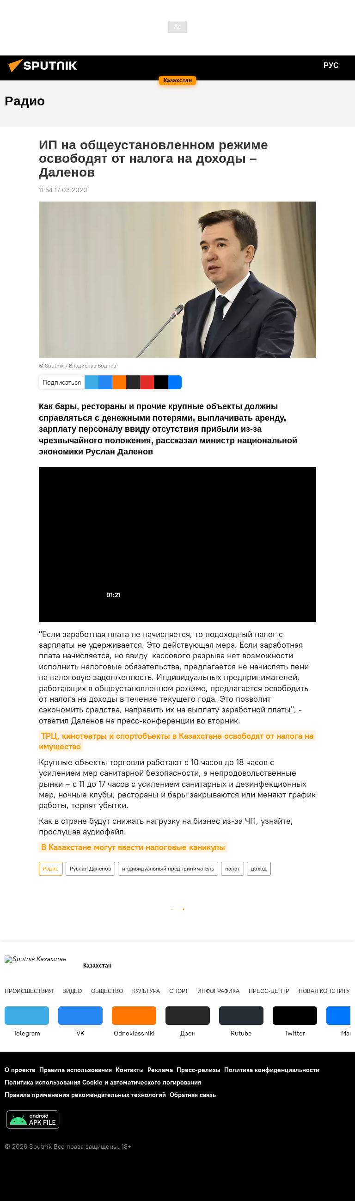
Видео (72, 991)
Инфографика (218, 991)
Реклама (160, 1070)
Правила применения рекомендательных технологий (85, 1095)
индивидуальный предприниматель (168, 868)
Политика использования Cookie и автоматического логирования (103, 1082)
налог (232, 868)
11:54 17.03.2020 (63, 190)
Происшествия (29, 991)
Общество (107, 991)
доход (259, 868)
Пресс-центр (269, 991)
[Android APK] (32, 1120)
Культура (146, 991)
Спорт (178, 991)
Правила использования (75, 1070)
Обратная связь (193, 1095)
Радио (51, 868)
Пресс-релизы (198, 1070)
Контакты (130, 1070)
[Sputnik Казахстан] (45, 73)
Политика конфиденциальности (271, 1070)
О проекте (20, 1070)
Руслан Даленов (90, 868)
